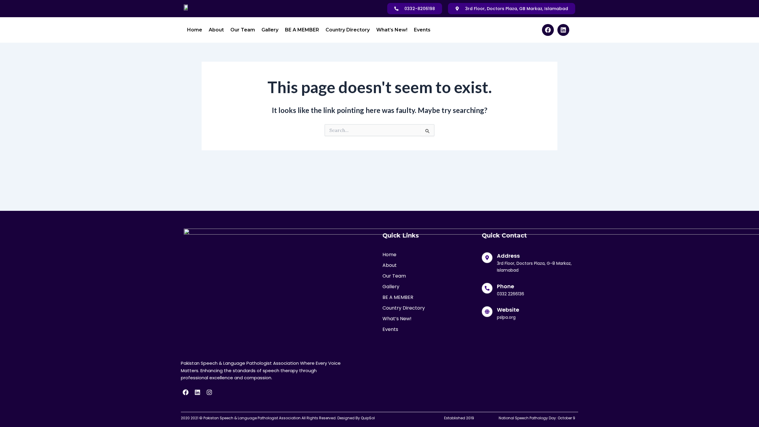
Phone (505, 286)
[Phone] (487, 288)
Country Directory (348, 30)
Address (508, 255)
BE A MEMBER (302, 30)
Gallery (269, 30)
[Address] (487, 257)
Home (194, 30)
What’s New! (391, 30)
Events (422, 30)
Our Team (242, 30)
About (216, 30)
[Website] (487, 311)
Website (508, 309)
